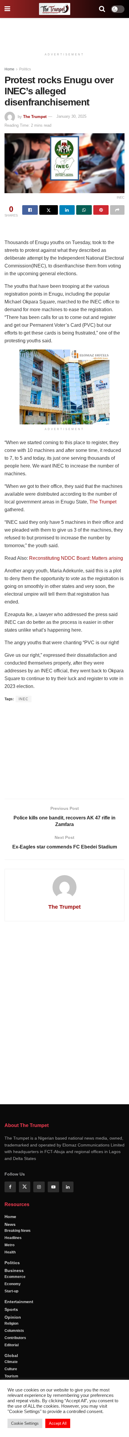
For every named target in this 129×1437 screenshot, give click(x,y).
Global (11, 1355)
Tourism (11, 1376)
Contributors (15, 1338)
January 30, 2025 (71, 116)
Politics (25, 69)
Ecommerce (15, 1277)
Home (9, 69)
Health (10, 1252)
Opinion (12, 1317)
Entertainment (18, 1301)
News (10, 1224)
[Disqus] (64, 1012)
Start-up (11, 1291)
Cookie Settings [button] (25, 1423)
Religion (11, 1323)
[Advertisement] (64, 31)
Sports (11, 1309)
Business (14, 1270)
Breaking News (17, 1231)
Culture (10, 1369)
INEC (23, 699)
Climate (11, 1362)
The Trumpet (34, 116)
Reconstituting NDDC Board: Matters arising (76, 558)
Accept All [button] (58, 1423)
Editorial (11, 1345)
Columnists (14, 1331)
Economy (12, 1284)
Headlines (13, 1238)
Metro (9, 1245)
